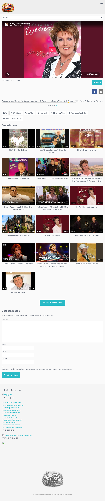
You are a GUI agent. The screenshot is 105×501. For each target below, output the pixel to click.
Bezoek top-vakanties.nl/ (10, 407)
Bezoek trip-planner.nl (9, 415)
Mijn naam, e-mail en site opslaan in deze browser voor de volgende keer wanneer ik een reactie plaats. (37, 369)
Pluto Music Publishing (78, 113)
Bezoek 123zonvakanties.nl (11, 410)
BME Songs (17, 113)
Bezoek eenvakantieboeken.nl (12, 427)
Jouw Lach (43, 113)
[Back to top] (99, 494)
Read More (51, 105)
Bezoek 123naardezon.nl (11, 412)
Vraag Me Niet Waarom (13, 118)
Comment (5, 319)
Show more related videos (52, 302)
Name (4, 344)
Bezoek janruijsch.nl (9, 422)
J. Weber (30, 113)
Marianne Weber (59, 113)
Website (4, 358)
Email (4, 351)
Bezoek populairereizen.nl (11, 425)
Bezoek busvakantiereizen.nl (12, 420)
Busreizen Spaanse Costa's (11, 403)
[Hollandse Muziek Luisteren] (8, 8)
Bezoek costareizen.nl (10, 417)
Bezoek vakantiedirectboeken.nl (13, 405)
